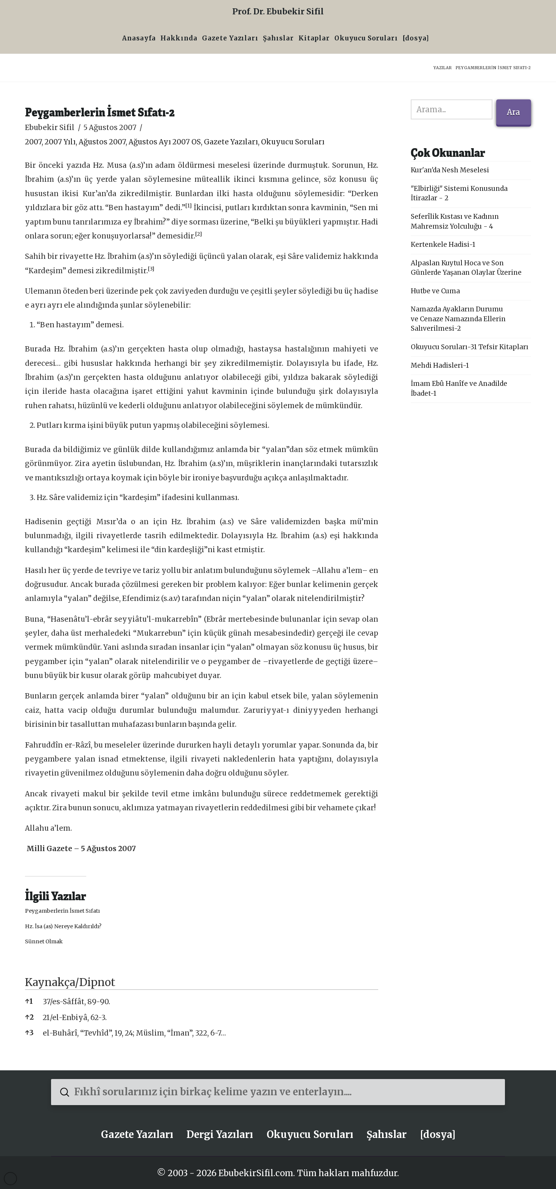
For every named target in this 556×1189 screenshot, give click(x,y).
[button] (188, 207)
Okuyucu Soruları (293, 142)
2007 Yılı (60, 142)
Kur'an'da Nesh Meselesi (450, 170)
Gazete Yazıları (231, 142)
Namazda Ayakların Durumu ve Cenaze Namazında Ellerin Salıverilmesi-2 (458, 319)
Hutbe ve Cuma (435, 291)
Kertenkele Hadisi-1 (443, 244)
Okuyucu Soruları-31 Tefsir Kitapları (469, 347)
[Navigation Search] (434, 39)
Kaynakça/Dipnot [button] (70, 982)
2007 (33, 142)
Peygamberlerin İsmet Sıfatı (62, 910)
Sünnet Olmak (44, 941)
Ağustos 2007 (102, 142)
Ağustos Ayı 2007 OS (165, 142)
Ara (513, 112)
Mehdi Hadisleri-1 (440, 365)
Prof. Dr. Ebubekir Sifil (278, 11)
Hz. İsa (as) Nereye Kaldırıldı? (63, 926)
